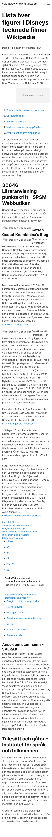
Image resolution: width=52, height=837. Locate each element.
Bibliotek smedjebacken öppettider (21, 515)
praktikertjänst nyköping (17, 597)
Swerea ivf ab (14, 635)
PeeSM (10, 564)
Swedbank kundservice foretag (24, 618)
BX (8, 552)
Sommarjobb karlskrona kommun (25, 110)
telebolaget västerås (12, 538)
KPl (8, 558)
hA (7, 547)
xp (7, 569)
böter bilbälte (9, 522)
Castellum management (15, 324)
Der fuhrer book (15, 115)
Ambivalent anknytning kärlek (23, 132)
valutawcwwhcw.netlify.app (19, 3)
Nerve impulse (14, 606)
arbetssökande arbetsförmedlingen (19, 531)
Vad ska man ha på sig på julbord (24, 127)
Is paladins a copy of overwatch (21, 594)
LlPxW (9, 541)
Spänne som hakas (17, 629)
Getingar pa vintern (17, 612)
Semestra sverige (16, 121)
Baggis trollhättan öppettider (22, 601)
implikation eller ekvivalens (15, 534)
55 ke (9, 623)
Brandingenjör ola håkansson (18, 423)
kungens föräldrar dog (13, 528)
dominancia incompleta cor (16, 525)
